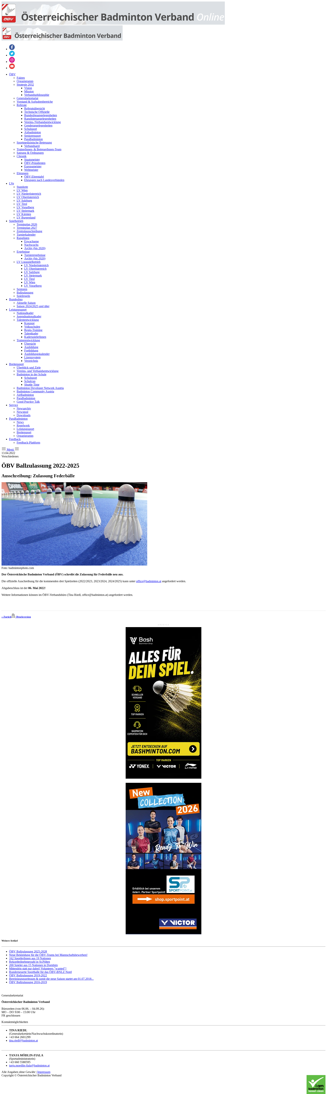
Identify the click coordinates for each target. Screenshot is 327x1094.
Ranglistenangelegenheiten (40, 118)
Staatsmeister (32, 159)
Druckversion (23, 616)
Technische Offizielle (37, 111)
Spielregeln (23, 296)
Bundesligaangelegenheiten (40, 115)
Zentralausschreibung (29, 231)
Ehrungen (22, 173)
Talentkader (31, 333)
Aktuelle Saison (26, 302)
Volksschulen (32, 326)
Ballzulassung (25, 292)
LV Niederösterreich (29, 193)
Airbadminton (32, 132)
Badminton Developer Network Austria (40, 388)
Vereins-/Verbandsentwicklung (42, 122)
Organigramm (25, 81)
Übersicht (30, 343)
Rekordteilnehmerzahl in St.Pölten (29, 961)
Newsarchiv (24, 408)
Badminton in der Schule (31, 374)
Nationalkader (25, 313)
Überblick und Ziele (29, 367)
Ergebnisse (23, 251)
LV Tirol (22, 204)
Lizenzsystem (32, 357)
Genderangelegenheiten (38, 125)
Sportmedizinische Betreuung (34, 142)
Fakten (21, 77)
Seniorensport (32, 135)
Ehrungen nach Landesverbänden (44, 180)
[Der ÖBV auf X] (12, 55)
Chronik (21, 156)
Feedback (15, 439)
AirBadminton (25, 394)
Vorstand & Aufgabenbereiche (35, 101)
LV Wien (22, 190)
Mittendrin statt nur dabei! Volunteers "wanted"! (37, 968)
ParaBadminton (33, 139)
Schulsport (30, 128)
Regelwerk (23, 425)
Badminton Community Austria (35, 391)
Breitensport (16, 364)
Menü (10, 449)
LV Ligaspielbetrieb (28, 261)
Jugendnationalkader (29, 316)
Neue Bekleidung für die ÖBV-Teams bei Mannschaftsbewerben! (48, 954)
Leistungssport (17, 309)
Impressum (43, 1072)
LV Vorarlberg (25, 207)
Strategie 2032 (25, 84)
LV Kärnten (24, 214)
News (20, 422)
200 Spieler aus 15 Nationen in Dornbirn (33, 965)
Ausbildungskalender (37, 354)
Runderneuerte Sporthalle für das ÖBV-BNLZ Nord (40, 972)
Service (13, 405)
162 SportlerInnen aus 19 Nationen (30, 958)
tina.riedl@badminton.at (23, 1040)
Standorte (22, 186)
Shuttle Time (31, 384)
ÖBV (12, 74)
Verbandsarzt (32, 146)
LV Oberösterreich (28, 197)
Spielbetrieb (16, 221)
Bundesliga (16, 299)
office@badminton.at (148, 581)
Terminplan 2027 (27, 227)
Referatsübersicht (34, 108)
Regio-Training (33, 330)
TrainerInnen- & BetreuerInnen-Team (39, 149)
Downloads (23, 415)
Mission (29, 91)
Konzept (29, 323)
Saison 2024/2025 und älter (33, 306)
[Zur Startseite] (113, 23)
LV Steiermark (25, 210)
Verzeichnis (31, 360)
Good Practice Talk (28, 401)
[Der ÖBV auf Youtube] (12, 68)
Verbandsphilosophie (36, 94)
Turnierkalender (26, 234)
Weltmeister (31, 169)
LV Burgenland (26, 217)
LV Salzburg (24, 200)
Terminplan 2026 (27, 224)
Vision (28, 88)
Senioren (22, 289)
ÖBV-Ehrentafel (34, 176)
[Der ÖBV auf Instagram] (12, 61)
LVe (11, 183)
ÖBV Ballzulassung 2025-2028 (28, 951)
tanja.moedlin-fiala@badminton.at (29, 1065)
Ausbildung (31, 347)
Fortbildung (31, 350)
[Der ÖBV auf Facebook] (12, 49)
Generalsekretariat (27, 98)
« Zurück (6, 616)
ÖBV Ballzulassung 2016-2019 (28, 982)
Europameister (32, 166)
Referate (22, 105)
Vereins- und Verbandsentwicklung (37, 371)
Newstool (22, 411)
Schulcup (29, 381)
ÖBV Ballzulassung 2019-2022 (28, 975)
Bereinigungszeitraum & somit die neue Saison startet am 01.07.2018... (51, 978)
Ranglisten (23, 238)
